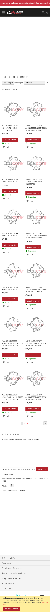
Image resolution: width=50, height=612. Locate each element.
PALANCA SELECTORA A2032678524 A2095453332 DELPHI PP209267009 (12, 343)
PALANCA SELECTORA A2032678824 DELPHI (10, 288)
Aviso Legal (6, 563)
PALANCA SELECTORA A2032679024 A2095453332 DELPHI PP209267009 (36, 235)
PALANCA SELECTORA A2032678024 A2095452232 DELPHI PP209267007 (36, 343)
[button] (4, 147)
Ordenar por (18, 82)
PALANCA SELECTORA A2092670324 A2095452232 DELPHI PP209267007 (36, 128)
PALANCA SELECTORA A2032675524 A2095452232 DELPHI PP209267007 (36, 397)
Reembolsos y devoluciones (14, 573)
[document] (25, 604)
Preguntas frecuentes (11, 578)
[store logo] (15, 12)
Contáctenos (7, 588)
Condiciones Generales (12, 568)
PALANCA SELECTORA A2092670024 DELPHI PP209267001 (33, 181)
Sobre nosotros (8, 583)
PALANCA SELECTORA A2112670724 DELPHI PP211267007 (10, 128)
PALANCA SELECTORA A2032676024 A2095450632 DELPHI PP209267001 (12, 397)
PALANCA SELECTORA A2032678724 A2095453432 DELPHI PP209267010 (36, 289)
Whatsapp (6, 486)
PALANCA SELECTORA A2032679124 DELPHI (10, 234)
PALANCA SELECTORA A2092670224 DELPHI (10, 180)
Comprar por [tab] (8, 83)
